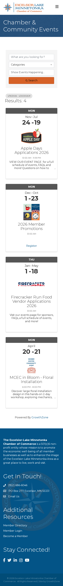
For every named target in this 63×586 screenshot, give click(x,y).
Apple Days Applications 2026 (32, 150)
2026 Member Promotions (31, 226)
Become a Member (15, 536)
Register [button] (31, 245)
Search (32, 80)
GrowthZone (40, 417)
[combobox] (31, 65)
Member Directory (15, 525)
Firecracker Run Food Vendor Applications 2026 (31, 301)
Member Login (12, 530)
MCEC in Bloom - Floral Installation (31, 379)
